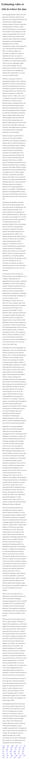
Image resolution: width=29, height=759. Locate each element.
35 (6, 751)
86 (3, 749)
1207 (11, 747)
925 (23, 753)
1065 (15, 751)
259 (23, 751)
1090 (12, 745)
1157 (15, 757)
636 (24, 745)
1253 (3, 745)
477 (19, 753)
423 (15, 749)
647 (24, 755)
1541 (17, 745)
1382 (12, 755)
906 (15, 753)
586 (11, 753)
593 (23, 749)
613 (7, 755)
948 (23, 747)
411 (7, 753)
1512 (11, 749)
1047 (8, 745)
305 (3, 753)
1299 (7, 749)
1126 (16, 755)
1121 (3, 755)
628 (19, 747)
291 (20, 755)
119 (19, 749)
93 (7, 747)
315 (3, 751)
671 (7, 757)
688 (10, 751)
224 (3, 757)
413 (19, 751)
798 (15, 747)
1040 (3, 747)
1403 (19, 757)
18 (20, 745)
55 (10, 757)
